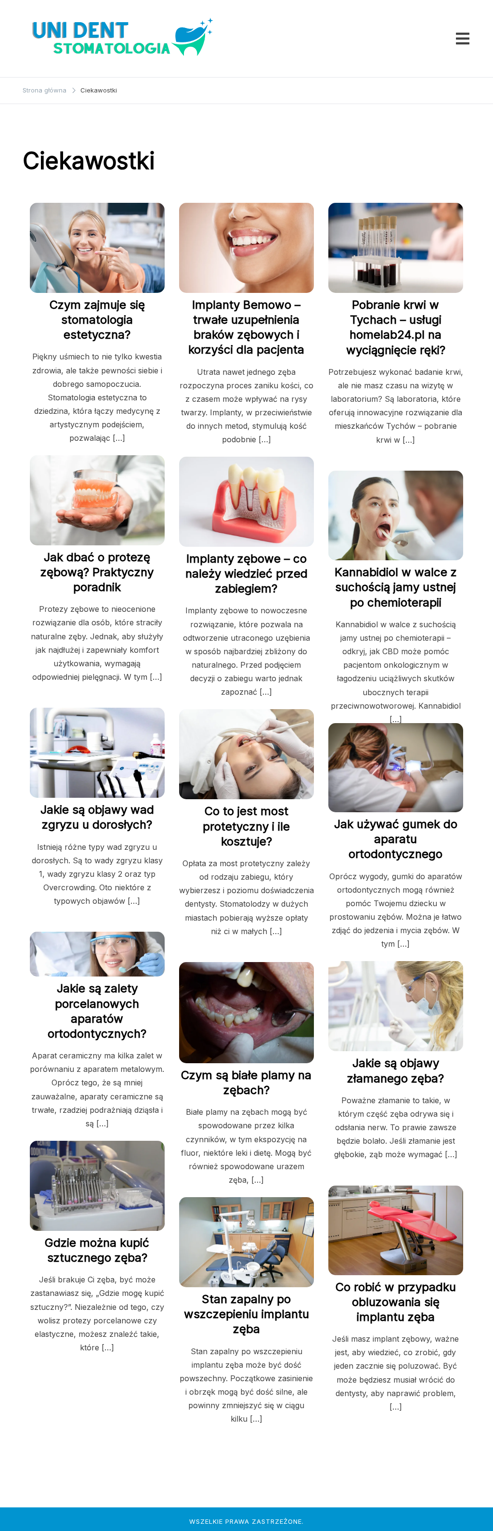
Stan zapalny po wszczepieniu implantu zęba (246, 1314)
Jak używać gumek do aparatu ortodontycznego (395, 839)
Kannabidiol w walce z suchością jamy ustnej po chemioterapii (396, 587)
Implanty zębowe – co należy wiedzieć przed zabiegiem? (246, 573)
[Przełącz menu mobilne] (462, 38)
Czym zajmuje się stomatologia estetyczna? (97, 320)
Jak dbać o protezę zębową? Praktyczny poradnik (97, 572)
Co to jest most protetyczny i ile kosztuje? (246, 826)
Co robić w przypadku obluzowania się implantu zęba (396, 1302)
